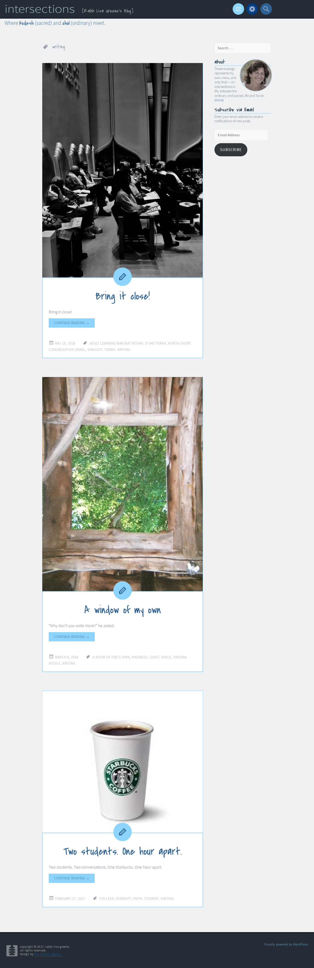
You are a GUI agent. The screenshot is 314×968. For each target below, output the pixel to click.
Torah (109, 349)
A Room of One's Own (111, 657)
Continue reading (72, 323)
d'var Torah (155, 343)
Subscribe (231, 149)
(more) (219, 100)
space (166, 657)
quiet (154, 657)
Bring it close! (122, 296)
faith (138, 898)
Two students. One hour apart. (122, 851)
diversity (123, 898)
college (107, 898)
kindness (140, 657)
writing (124, 349)
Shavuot (95, 349)
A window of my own (122, 610)
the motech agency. (48, 954)
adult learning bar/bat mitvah (116, 343)
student (151, 898)
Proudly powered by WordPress (286, 944)
